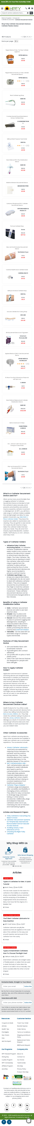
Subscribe (28, 986)
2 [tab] (15, 866)
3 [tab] (17, 866)
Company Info (22, 1049)
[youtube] (7, 1109)
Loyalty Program (7, 1060)
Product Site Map (22, 1072)
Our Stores (20, 1060)
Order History (21, 1029)
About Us (20, 1054)
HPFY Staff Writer (10, 924)
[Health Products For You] (12, 8)
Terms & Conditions (23, 1032)
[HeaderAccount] (29, 8)
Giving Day (5, 1057)
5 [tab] (21, 866)
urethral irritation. (22, 630)
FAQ (3, 1038)
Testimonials (21, 1063)
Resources (6, 1019)
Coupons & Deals (7, 1023)
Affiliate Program (7, 1066)
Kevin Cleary (9, 887)
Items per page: (7, 41)
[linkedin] (27, 1105)
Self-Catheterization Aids (16, 763)
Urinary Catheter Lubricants (17, 747)
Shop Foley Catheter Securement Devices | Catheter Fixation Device (16, 25)
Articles (4, 1026)
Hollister (15, 714)
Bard (4, 714)
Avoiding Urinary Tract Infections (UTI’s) (15, 829)
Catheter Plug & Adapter (16, 785)
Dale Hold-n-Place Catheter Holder (15, 518)
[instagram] (20, 1105)
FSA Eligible (5, 1032)
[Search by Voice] (28, 13)
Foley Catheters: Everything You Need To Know (18, 817)
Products (6, 37)
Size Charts (5, 1035)
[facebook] (14, 1105)
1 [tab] (13, 866)
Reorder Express (22, 1026)
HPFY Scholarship (7, 1063)
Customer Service (24, 1019)
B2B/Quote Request (23, 1045)
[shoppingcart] (32, 8)
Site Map (20, 1066)
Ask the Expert (6, 1041)
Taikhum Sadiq (9, 956)
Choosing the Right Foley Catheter (16, 833)
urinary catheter (14, 718)
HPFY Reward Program (9, 1054)
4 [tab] (19, 866)
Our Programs (7, 1049)
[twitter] (7, 1105)
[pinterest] (27, 1109)
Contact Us (21, 1057)
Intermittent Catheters (10, 947)
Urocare (9, 714)
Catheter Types (8, 878)
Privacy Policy (21, 1069)
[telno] (26, 8)
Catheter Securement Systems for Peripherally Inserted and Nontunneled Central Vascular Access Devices (18, 823)
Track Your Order (22, 1023)
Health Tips (5, 1029)
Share (7, 907)
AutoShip (5, 1069)
